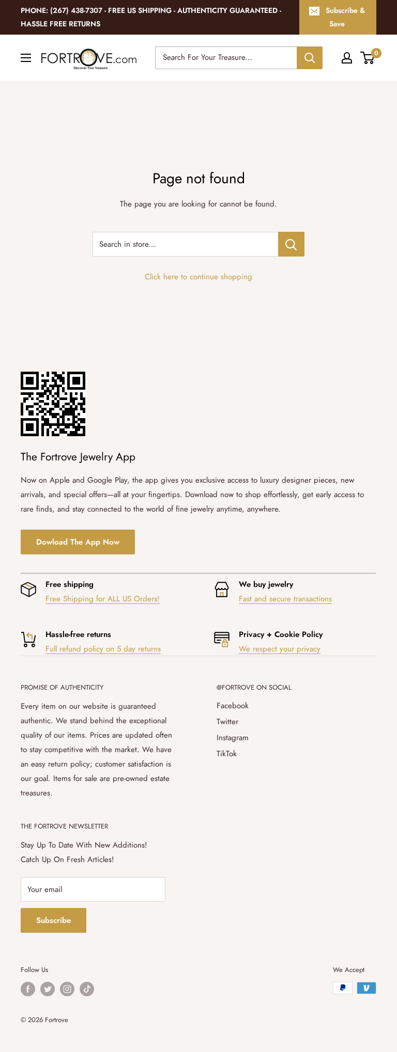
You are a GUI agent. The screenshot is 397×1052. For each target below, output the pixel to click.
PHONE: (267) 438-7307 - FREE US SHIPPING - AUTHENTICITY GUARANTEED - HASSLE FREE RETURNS (151, 17)
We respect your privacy (279, 649)
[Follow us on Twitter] (47, 989)
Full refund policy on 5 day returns (103, 649)
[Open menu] (26, 58)
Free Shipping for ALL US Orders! (102, 598)
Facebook (233, 705)
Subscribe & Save (345, 17)
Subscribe (53, 920)
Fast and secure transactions (285, 598)
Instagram (233, 737)
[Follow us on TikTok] (87, 989)
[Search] (310, 57)
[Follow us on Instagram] (67, 989)
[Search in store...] (291, 244)
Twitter (227, 721)
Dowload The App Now (77, 542)
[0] (367, 58)
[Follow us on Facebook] (28, 989)
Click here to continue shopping (198, 276)
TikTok (227, 753)
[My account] (347, 57)
